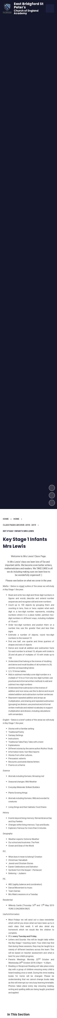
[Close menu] (50, 8)
